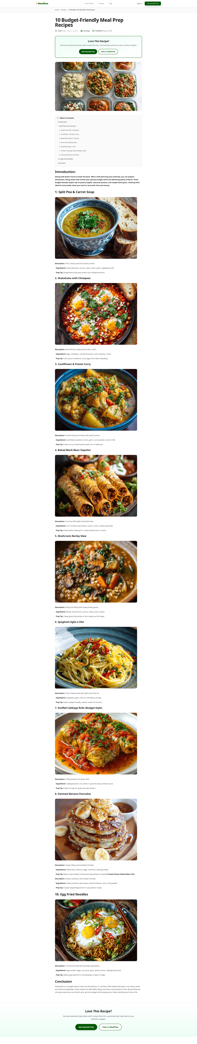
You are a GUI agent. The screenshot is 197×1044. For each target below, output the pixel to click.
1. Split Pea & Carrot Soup (67, 126)
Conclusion (62, 163)
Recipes (101, 3)
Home (57, 10)
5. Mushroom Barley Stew (68, 142)
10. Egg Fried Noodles (65, 159)
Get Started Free (152, 3)
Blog (110, 3)
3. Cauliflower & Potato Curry (69, 134)
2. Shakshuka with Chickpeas (69, 130)
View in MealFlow (108, 51)
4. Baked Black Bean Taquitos (69, 138)
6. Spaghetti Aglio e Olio (67, 147)
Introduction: (62, 122)
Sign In (139, 3)
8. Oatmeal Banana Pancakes (69, 155)
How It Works (89, 3)
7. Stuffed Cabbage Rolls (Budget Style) (72, 151)
